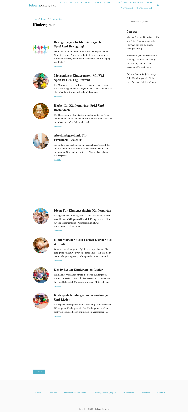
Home (36, 19)
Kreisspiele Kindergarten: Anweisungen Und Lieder (81, 297)
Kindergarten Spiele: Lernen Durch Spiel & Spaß (83, 241)
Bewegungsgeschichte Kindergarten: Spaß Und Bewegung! (79, 44)
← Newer (38, 372)
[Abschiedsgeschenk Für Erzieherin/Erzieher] (41, 141)
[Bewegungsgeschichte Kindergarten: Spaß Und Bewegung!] (41, 48)
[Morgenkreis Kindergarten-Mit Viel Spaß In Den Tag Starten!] (41, 81)
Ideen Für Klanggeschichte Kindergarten (82, 210)
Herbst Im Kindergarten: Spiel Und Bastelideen (79, 107)
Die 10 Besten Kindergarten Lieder (78, 269)
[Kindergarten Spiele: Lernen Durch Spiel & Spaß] (41, 245)
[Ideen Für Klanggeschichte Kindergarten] (41, 216)
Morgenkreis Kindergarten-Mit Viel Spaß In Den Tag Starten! (79, 77)
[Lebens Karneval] (44, 5)
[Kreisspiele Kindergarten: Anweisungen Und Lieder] (41, 301)
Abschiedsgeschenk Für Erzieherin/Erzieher (70, 137)
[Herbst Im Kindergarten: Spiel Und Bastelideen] (41, 111)
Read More (58, 66)
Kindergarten (56, 19)
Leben (44, 19)
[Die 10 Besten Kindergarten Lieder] (41, 275)
